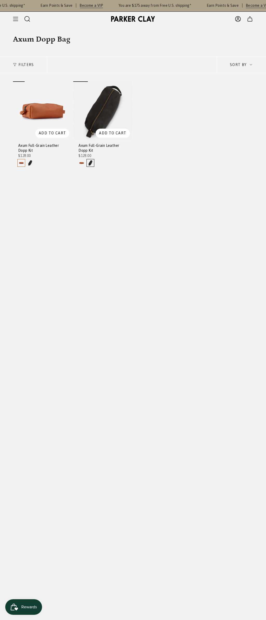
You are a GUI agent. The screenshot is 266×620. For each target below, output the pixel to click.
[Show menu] (15, 19)
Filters (26, 65)
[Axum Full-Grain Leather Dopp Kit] (42, 110)
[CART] (250, 19)
